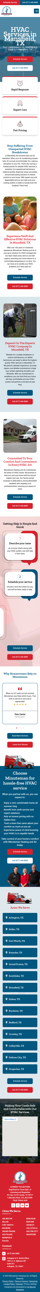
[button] (10, 2)
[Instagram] (18, 1205)
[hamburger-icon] (36, 11)
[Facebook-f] (13, 1205)
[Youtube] (27, 1205)
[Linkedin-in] (22, 1205)
